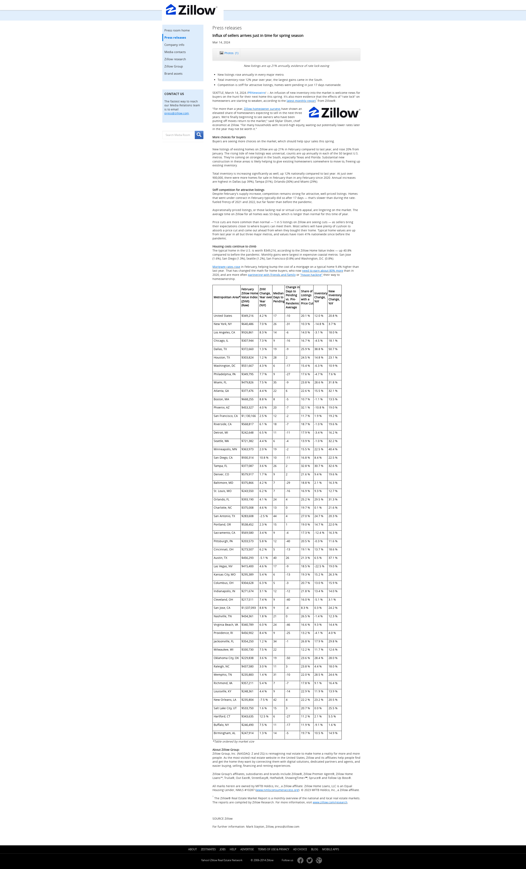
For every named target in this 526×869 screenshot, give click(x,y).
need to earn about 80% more (322, 271)
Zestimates (208, 849)
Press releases (175, 37)
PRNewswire (256, 93)
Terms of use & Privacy (273, 849)
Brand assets (173, 73)
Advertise (247, 849)
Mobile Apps (330, 849)
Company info (174, 45)
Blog (314, 849)
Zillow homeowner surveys (262, 109)
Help (233, 849)
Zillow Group (173, 66)
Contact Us (174, 94)
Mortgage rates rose (226, 267)
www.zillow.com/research (330, 802)
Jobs (223, 849)
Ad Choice (300, 849)
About (192, 849)
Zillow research (175, 59)
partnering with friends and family (272, 275)
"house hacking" (311, 275)
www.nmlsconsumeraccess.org (277, 790)
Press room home (177, 30)
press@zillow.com (176, 113)
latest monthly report (301, 101)
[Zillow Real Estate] (193, 10)
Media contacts (175, 52)
